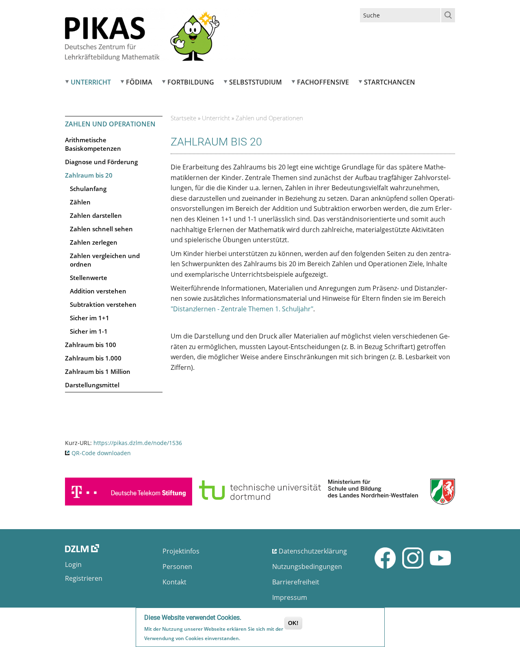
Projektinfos (180, 551)
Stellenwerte (88, 278)
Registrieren (83, 578)
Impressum (289, 597)
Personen (177, 566)
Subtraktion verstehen (103, 304)
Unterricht (91, 82)
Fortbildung (190, 82)
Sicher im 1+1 (89, 318)
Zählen (80, 202)
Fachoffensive (323, 82)
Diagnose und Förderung (101, 162)
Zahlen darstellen (96, 215)
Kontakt (174, 582)
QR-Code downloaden (101, 453)
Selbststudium (255, 82)
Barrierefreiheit (295, 582)
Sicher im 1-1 (89, 331)
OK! (293, 623)
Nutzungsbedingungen (307, 566)
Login (73, 564)
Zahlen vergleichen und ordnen (105, 260)
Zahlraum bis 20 (89, 175)
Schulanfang (88, 189)
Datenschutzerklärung (313, 551)
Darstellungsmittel (92, 385)
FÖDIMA (139, 82)
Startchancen (389, 82)
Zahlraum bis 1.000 (93, 358)
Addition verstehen (98, 291)
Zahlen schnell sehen (101, 229)
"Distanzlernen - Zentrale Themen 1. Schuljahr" (242, 308)
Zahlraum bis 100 (90, 345)
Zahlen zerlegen (93, 242)
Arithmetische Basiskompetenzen (93, 144)
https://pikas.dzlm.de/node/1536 (137, 443)
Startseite (183, 118)
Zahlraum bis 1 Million (97, 371)
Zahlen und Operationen (110, 123)
